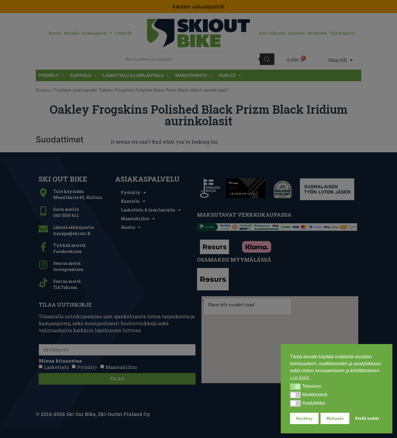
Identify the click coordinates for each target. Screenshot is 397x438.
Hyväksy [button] (304, 418)
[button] (295, 386)
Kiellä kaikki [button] (367, 418)
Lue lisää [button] (299, 377)
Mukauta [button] (335, 418)
